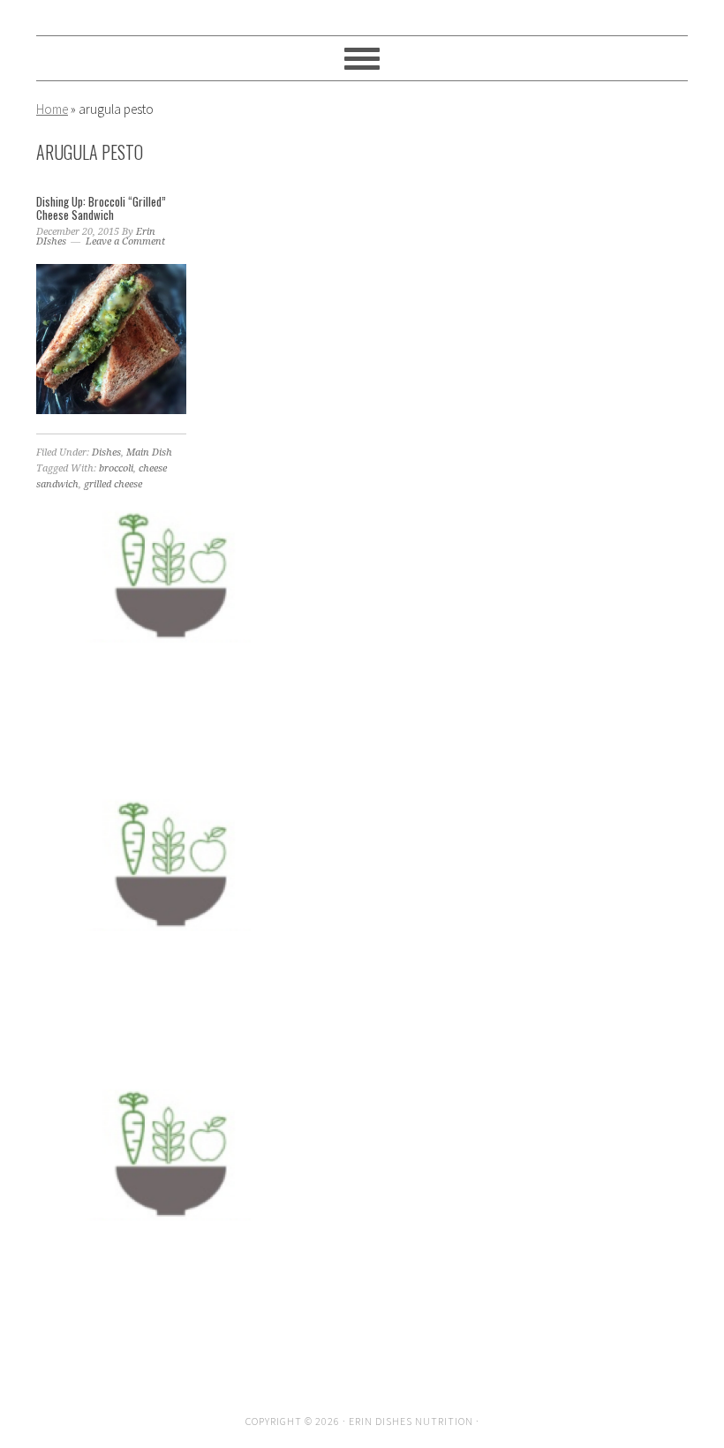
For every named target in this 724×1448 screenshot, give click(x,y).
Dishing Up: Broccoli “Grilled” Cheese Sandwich (101, 208)
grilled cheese (113, 484)
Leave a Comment (125, 241)
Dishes (106, 452)
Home (52, 109)
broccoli (116, 468)
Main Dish (149, 452)
